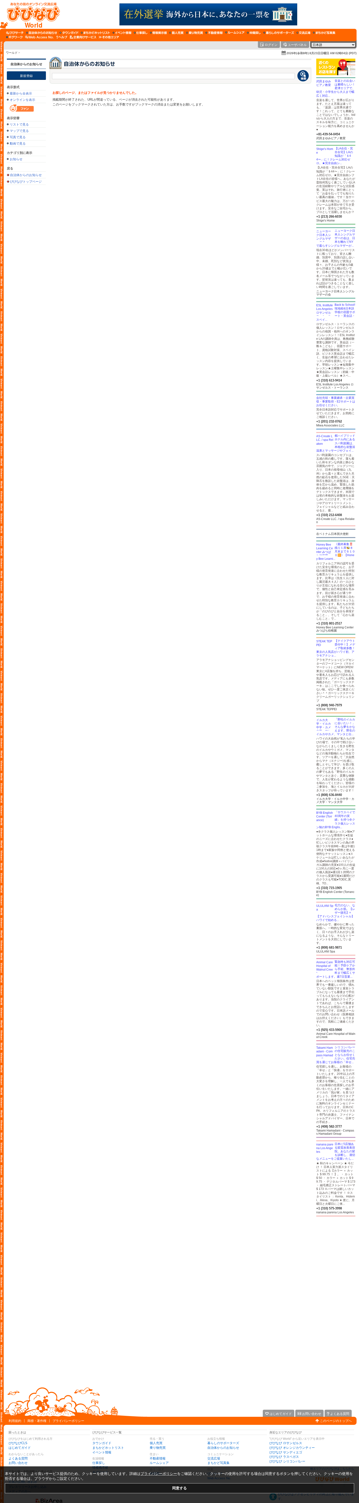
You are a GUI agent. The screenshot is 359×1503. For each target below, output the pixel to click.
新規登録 (26, 76)
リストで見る (19, 124)
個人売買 (156, 1443)
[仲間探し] (254, 32)
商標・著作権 (36, 1421)
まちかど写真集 (218, 1463)
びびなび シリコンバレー (287, 1461)
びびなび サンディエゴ (285, 1452)
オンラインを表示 (22, 99)
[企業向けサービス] (83, 37)
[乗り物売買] (194, 32)
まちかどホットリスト (108, 1448)
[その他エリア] (109, 37)
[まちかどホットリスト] (95, 32)
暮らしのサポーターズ (223, 1443)
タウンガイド (101, 1443)
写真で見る (18, 137)
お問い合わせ (18, 1463)
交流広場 (213, 1458)
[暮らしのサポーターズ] (278, 32)
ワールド (12, 52)
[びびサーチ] (15, 32)
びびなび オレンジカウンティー (292, 1448)
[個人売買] (176, 32)
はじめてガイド (20, 1448)
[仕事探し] (141, 32)
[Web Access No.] (39, 37)
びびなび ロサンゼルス (285, 1443)
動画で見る (18, 143)
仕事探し (98, 1463)
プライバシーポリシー (68, 1421)
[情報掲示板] (158, 32)
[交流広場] (303, 32)
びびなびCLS (18, 1443)
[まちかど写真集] (324, 32)
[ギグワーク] (14, 37)
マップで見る (19, 130)
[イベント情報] (122, 32)
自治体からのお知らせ (26, 64)
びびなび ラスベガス (284, 1457)
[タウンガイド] (69, 32)
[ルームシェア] (234, 32)
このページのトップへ (336, 1420)
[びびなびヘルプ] (61, 37)
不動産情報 (158, 1458)
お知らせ (16, 159)
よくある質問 (18, 1458)
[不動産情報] (214, 32)
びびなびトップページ (26, 181)
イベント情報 (101, 1452)
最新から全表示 (21, 93)
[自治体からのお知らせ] (41, 32)
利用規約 (15, 1421)
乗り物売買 (158, 1448)
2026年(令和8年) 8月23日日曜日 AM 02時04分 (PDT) (321, 53)
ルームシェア (159, 1463)
